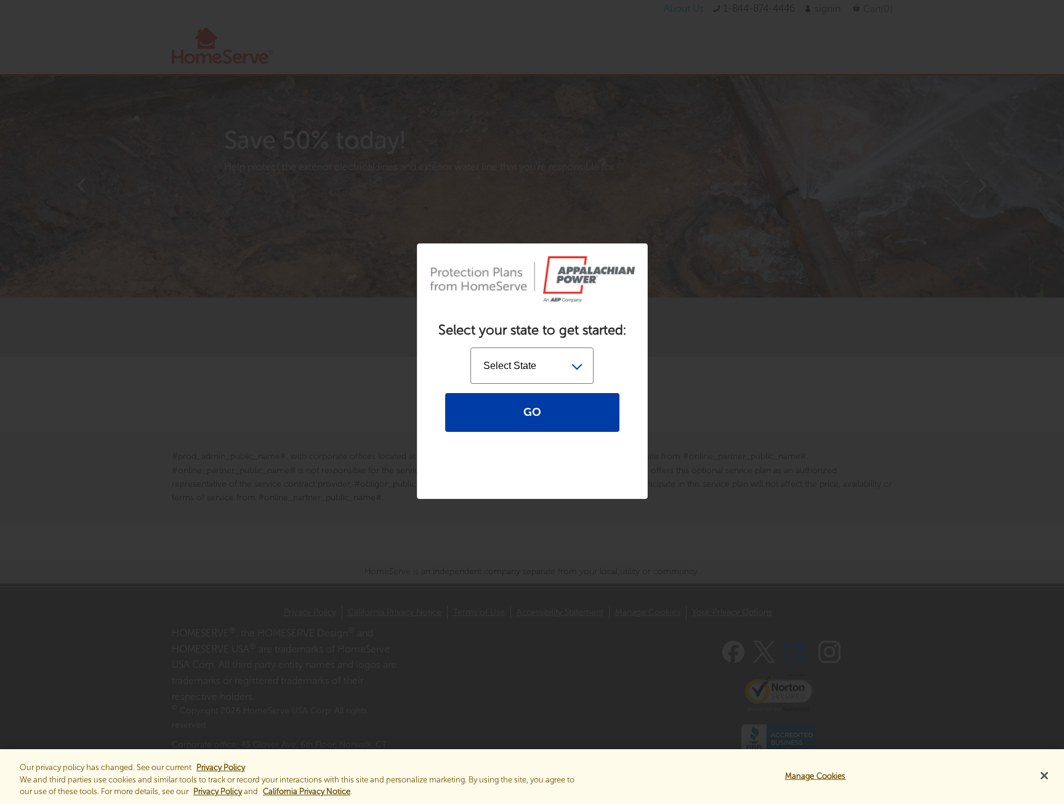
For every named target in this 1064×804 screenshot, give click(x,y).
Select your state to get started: (532, 330)
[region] (532, 776)
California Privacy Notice (306, 791)
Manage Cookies (815, 775)
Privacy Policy (217, 791)
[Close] (1044, 775)
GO (532, 412)
